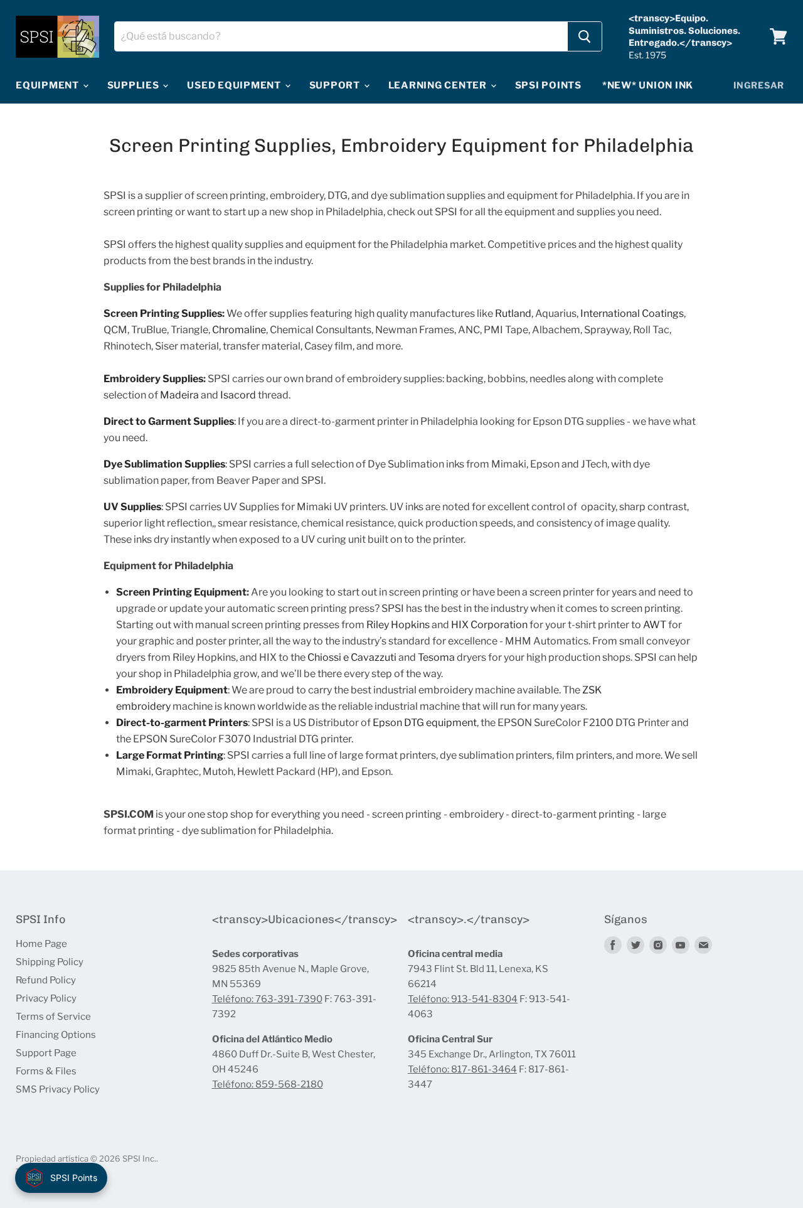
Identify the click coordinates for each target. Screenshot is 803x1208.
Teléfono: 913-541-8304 (463, 999)
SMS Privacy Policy (58, 1089)
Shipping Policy (49, 962)
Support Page (46, 1053)
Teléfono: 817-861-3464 (462, 1069)
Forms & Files (46, 1071)
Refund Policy (46, 980)
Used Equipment (235, 85)
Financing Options (56, 1034)
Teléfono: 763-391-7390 (267, 999)
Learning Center (438, 85)
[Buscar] (585, 36)
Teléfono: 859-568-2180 (267, 1084)
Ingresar (758, 85)
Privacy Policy (46, 998)
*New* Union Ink (647, 85)
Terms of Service (53, 1016)
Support (336, 85)
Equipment (49, 85)
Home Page (41, 943)
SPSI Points (548, 85)
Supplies (134, 85)
